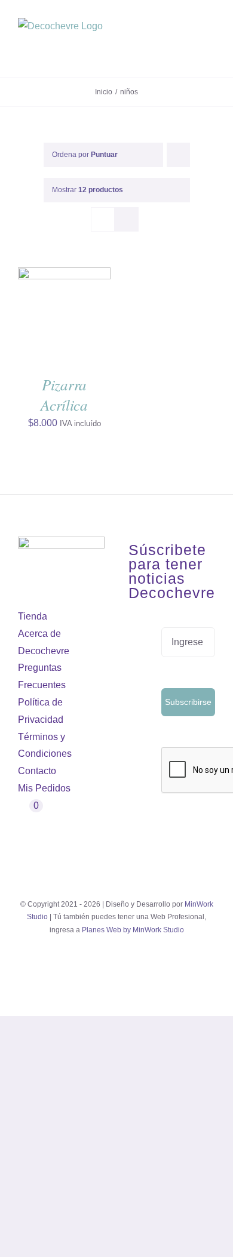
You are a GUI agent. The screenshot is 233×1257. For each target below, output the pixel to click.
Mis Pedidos (44, 788)
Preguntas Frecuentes (42, 676)
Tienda (32, 616)
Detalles (46, 326)
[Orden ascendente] (178, 155)
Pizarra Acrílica (64, 394)
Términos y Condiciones (45, 745)
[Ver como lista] (126, 219)
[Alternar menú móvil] (210, 48)
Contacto (37, 771)
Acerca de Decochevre (43, 642)
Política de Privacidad (40, 711)
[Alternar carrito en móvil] (189, 48)
